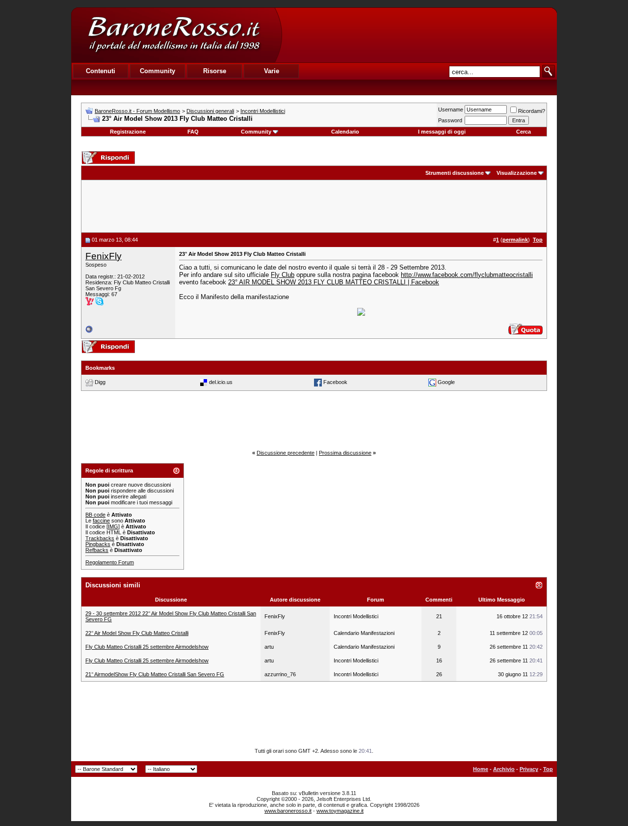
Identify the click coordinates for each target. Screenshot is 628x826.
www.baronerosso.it (288, 811)
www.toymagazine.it (340, 811)
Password (450, 120)
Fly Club (282, 274)
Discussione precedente (285, 453)
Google (446, 382)
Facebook (335, 382)
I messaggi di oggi (442, 132)
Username (450, 109)
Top (548, 769)
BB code (95, 515)
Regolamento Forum (109, 562)
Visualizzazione (517, 173)
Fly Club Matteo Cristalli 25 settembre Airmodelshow (147, 647)
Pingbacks (97, 544)
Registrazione (128, 132)
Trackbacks (99, 538)
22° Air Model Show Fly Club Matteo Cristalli (136, 633)
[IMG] (113, 526)
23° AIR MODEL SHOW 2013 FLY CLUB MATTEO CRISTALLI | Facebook (333, 282)
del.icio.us (221, 382)
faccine (101, 520)
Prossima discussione (345, 453)
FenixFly (103, 256)
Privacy (529, 769)
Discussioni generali (210, 111)
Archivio (504, 769)
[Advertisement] (419, 35)
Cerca (523, 132)
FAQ (193, 132)
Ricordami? (531, 111)
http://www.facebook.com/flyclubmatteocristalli (467, 274)
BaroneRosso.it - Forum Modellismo (137, 111)
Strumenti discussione (454, 173)
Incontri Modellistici (262, 111)
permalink (515, 240)
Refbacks (96, 550)
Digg (100, 382)
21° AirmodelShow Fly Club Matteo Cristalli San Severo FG (154, 674)
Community (256, 132)
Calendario (345, 132)
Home (480, 769)
